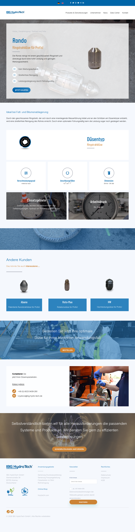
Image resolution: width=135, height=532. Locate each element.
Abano (24, 302)
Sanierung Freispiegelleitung (49, 477)
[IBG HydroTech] (15, 12)
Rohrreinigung (43, 482)
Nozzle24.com (43, 495)
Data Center (115, 12)
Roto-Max (67, 302)
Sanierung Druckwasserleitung (49, 474)
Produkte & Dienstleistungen (77, 12)
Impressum (105, 477)
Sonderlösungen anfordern (69, 449)
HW (109, 302)
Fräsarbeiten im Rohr (46, 480)
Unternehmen (95, 12)
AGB (103, 480)
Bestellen (68, 350)
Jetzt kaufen (21, 90)
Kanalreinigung (24, 31)
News (105, 12)
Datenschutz (106, 474)
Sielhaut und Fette (39, 31)
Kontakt (125, 12)
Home (14, 31)
